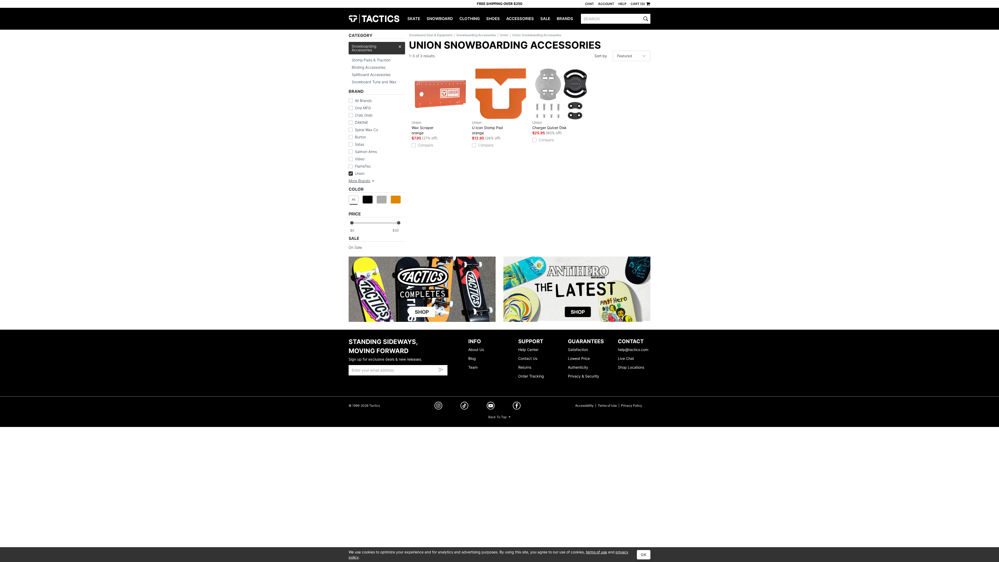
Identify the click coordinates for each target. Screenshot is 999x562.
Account (606, 4)
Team (473, 367)
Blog (472, 358)
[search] (646, 18)
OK (643, 554)
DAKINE (361, 122)
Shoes (493, 18)
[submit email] (441, 369)
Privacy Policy (631, 405)
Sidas (359, 144)
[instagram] (438, 406)
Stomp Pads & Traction (371, 60)
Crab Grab (364, 115)
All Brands (363, 100)
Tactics (374, 19)
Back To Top (497, 417)
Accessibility (584, 405)
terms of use (596, 552)
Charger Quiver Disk (549, 125)
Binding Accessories (369, 67)
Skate (413, 18)
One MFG (363, 108)
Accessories (520, 18)
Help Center (528, 349)
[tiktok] (464, 406)
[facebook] (517, 406)
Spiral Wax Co (366, 129)
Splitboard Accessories (371, 74)
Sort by (600, 56)
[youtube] (491, 406)
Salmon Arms (366, 151)
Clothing (469, 18)
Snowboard (440, 18)
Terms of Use (607, 405)
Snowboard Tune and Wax (374, 82)
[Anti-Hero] (576, 289)
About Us (476, 349)
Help (622, 4)
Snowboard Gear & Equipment (430, 35)
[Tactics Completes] (422, 289)
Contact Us (527, 358)
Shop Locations (631, 367)
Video (359, 159)
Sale (545, 18)
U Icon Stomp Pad (487, 127)
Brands (565, 18)
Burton (360, 137)
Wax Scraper (422, 127)
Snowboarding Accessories (364, 48)
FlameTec (363, 166)
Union (359, 173)
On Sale (355, 247)
